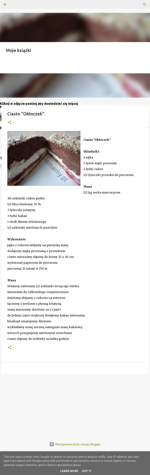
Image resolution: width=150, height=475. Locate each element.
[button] (9, 122)
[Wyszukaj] (15, 4)
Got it (86, 471)
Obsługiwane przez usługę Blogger (77, 444)
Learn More (69, 471)
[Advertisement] (75, 405)
